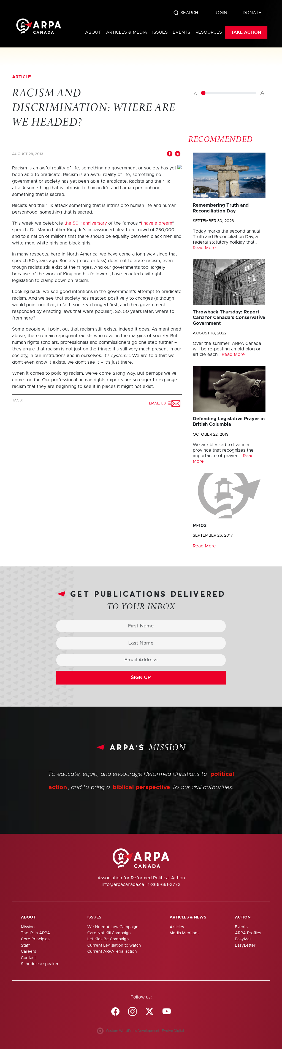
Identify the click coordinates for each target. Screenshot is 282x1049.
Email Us (158, 403)
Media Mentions (184, 933)
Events (181, 32)
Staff (25, 945)
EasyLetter (245, 945)
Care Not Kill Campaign (109, 933)
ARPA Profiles (248, 933)
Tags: (18, 400)
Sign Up (141, 677)
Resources (209, 32)
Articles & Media (126, 32)
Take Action (246, 32)
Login (220, 12)
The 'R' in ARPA (35, 933)
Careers (28, 952)
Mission (28, 927)
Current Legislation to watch (114, 945)
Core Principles (35, 939)
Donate (252, 12)
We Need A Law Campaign (113, 927)
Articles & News (188, 917)
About (93, 32)
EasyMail (243, 939)
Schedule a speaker (40, 964)
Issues (160, 32)
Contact (28, 958)
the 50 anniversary (85, 223)
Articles (177, 927)
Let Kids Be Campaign (108, 939)
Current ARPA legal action (112, 952)
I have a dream (156, 223)
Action (243, 917)
